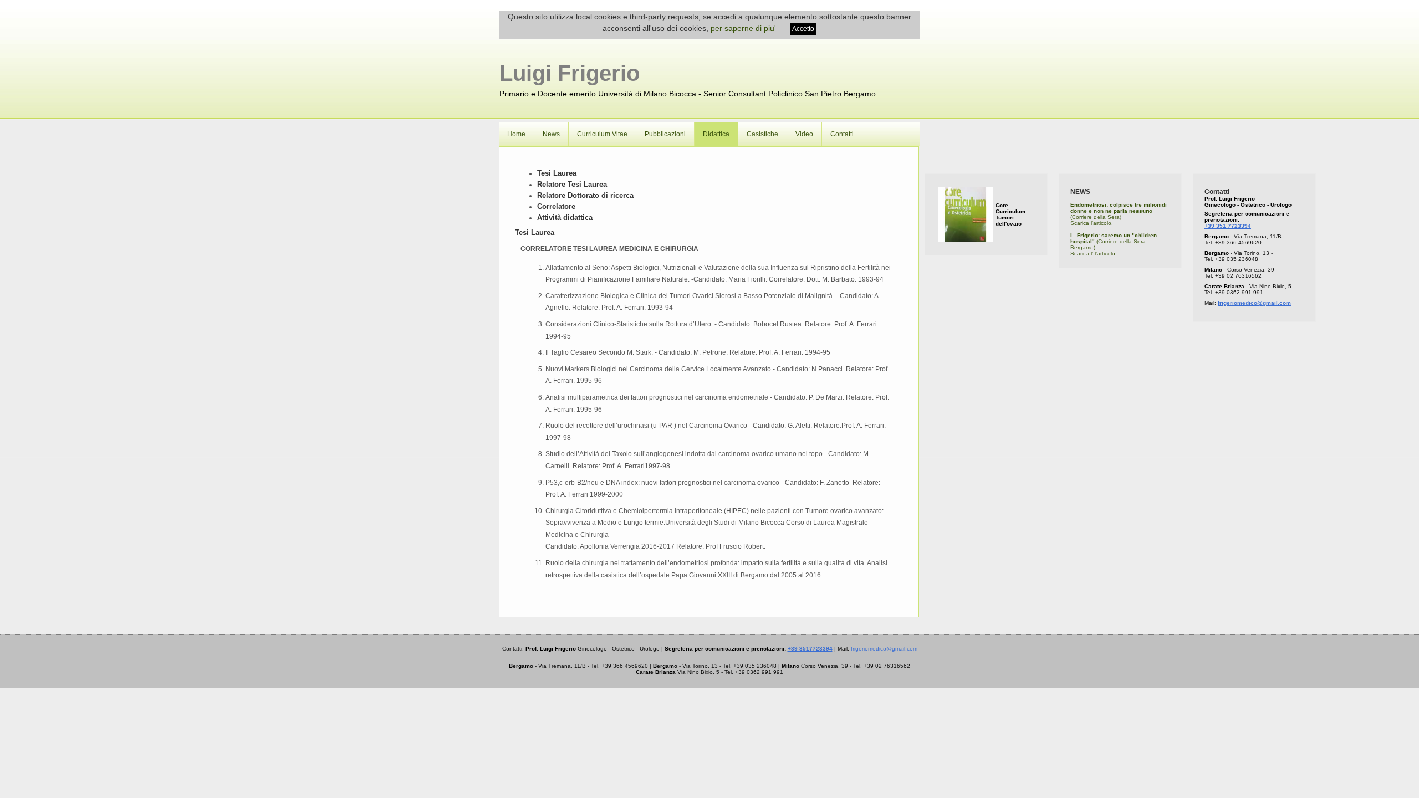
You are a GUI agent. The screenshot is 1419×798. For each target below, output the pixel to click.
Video (804, 134)
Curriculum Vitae (602, 134)
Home (516, 134)
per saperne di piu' (743, 28)
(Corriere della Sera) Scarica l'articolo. (1118, 214)
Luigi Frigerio (569, 73)
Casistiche (762, 134)
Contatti (842, 134)
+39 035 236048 (1236, 259)
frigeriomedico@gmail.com (1254, 303)
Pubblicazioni (665, 134)
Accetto (803, 29)
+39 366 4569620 (1238, 242)
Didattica (716, 134)
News (551, 134)
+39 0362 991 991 (1239, 292)
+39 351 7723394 (1227, 226)
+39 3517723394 (810, 649)
